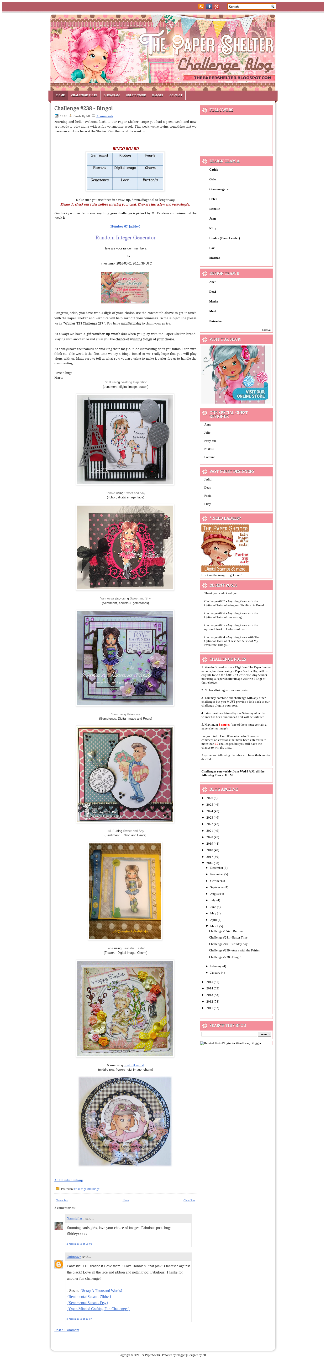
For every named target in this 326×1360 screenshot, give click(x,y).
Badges (157, 95)
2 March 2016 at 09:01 (79, 1243)
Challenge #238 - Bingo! (83, 108)
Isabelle (214, 208)
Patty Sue (210, 441)
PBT (205, 1355)
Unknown (74, 1257)
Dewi (212, 291)
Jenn (212, 218)
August (215, 894)
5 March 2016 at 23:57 (79, 1318)
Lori (212, 248)
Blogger (180, 1355)
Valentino (133, 714)
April (214, 920)
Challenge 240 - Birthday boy (228, 944)
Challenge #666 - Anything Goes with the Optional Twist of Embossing (231, 615)
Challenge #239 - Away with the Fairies (234, 950)
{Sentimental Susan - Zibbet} (89, 1297)
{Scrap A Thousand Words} (101, 1291)
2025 (210, 804)
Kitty (212, 228)
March (214, 926)
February (216, 966)
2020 (210, 837)
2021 (210, 830)
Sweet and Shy (134, 493)
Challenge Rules (84, 95)
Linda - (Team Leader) (224, 238)
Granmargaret (219, 189)
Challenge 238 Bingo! (87, 1189)
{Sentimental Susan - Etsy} (87, 1303)
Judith (208, 479)
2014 (210, 988)
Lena (109, 948)
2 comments (104, 116)
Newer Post (62, 1200)
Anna (207, 424)
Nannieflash (75, 1218)
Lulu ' (110, 831)
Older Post (189, 1200)
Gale (212, 179)
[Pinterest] (217, 8)
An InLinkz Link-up (68, 1180)
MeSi (212, 311)
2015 (210, 982)
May (213, 913)
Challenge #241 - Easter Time (228, 937)
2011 (210, 1008)
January (215, 972)
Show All (266, 330)
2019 (210, 843)
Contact (175, 95)
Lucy (207, 504)
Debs (207, 487)
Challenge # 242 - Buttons (226, 931)
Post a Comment (66, 1330)
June (213, 907)
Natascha (215, 321)
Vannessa (107, 598)
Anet (212, 282)
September (217, 887)
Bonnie (110, 493)
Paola (207, 495)
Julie (207, 432)
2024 (210, 811)
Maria (213, 301)
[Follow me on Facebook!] (209, 8)
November (217, 874)
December (217, 867)
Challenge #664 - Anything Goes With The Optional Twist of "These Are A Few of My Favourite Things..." (231, 641)
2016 (210, 863)
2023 (210, 817)
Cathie (213, 169)
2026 (210, 798)
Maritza (214, 257)
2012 (210, 1001)
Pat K (107, 382)
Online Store (136, 95)
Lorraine (209, 457)
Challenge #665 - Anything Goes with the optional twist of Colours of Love (231, 627)
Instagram (112, 95)
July (213, 900)
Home (60, 95)
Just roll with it (134, 1065)
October (215, 881)
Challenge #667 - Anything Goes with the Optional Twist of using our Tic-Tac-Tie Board (234, 603)
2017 (210, 856)
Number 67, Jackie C (125, 226)
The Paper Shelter (150, 1355)
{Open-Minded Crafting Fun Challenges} (98, 1309)
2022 (210, 824)
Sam (114, 714)
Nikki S (209, 449)
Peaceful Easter (133, 948)
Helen (213, 199)
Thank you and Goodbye (220, 593)
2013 (210, 995)
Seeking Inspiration (134, 382)
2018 (210, 850)
